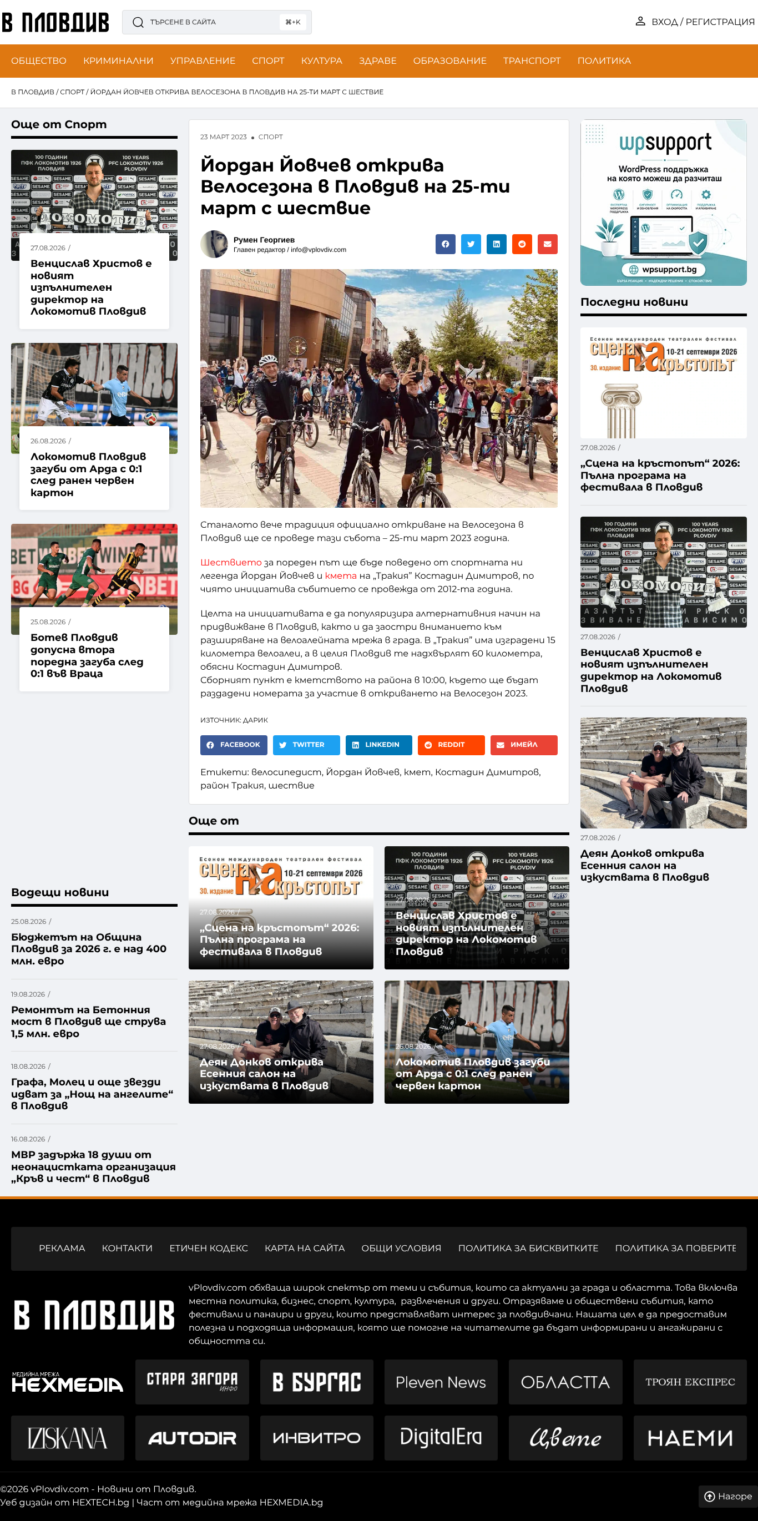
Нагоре (735, 1497)
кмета (341, 576)
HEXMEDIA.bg (292, 1503)
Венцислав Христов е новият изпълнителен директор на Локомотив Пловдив (91, 287)
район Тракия (232, 786)
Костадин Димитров (487, 772)
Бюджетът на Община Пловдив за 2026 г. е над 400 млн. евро (88, 949)
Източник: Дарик (234, 720)
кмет (417, 772)
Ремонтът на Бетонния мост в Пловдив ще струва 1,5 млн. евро (88, 1022)
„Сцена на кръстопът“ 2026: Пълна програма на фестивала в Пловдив (279, 940)
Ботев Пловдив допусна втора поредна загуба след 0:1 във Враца (87, 655)
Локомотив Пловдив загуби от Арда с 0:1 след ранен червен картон (88, 475)
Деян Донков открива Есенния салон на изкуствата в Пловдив (264, 1074)
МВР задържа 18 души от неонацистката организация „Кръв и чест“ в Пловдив (93, 1167)
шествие (292, 786)
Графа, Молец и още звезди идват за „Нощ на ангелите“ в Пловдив (92, 1094)
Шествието (231, 563)
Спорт (72, 92)
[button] (446, 244)
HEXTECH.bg (100, 1503)
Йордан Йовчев (363, 772)
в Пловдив (32, 92)
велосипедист (286, 772)
